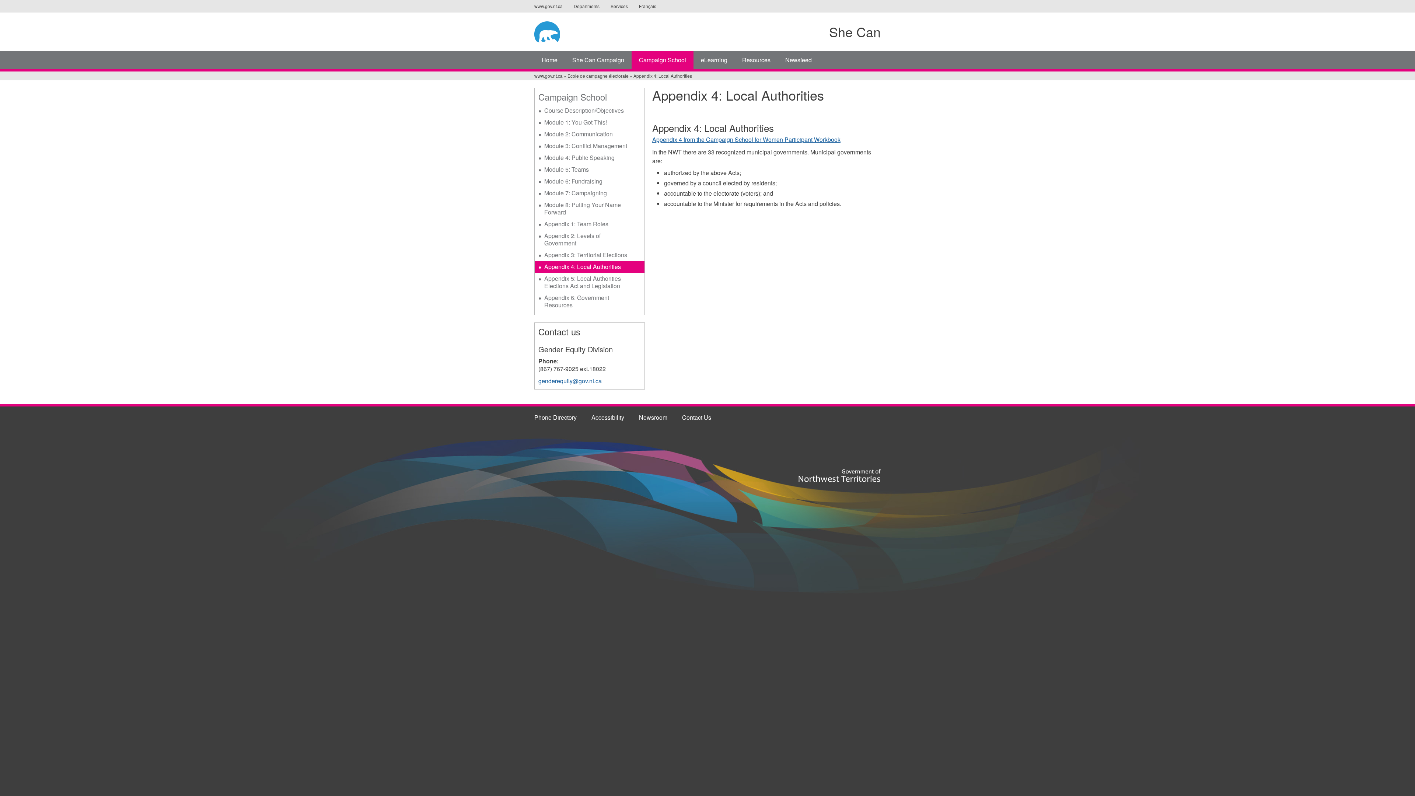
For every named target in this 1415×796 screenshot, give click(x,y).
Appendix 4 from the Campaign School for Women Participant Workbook (746, 139)
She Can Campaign (598, 60)
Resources (756, 60)
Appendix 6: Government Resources (576, 301)
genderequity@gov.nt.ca (570, 381)
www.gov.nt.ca (548, 6)
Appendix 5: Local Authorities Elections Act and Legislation (582, 282)
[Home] (592, 30)
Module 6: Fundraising (573, 181)
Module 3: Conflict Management (585, 146)
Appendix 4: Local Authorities (582, 266)
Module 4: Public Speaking (579, 157)
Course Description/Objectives (584, 110)
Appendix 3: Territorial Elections (585, 255)
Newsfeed (798, 60)
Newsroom (653, 417)
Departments (587, 6)
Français (647, 6)
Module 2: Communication (578, 134)
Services (619, 6)
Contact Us (696, 417)
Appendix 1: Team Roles (576, 224)
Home (550, 60)
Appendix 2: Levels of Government (572, 239)
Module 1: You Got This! (575, 122)
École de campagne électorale (598, 76)
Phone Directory (555, 417)
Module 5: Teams (566, 169)
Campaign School (662, 60)
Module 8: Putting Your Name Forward (582, 208)
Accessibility (607, 417)
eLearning (714, 60)
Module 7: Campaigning (575, 193)
